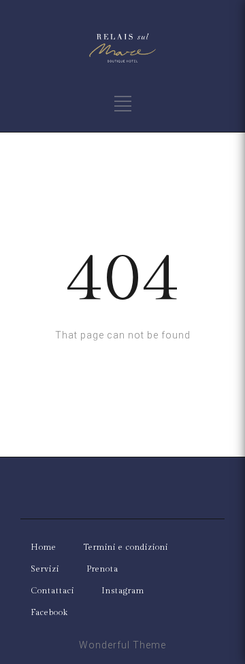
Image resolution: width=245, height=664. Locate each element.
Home (43, 547)
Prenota (102, 569)
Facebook (49, 612)
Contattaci (52, 590)
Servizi (45, 569)
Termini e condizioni (126, 547)
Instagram (122, 590)
